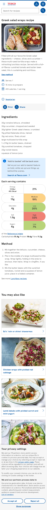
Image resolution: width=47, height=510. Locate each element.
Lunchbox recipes (19, 278)
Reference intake (15, 233)
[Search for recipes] (42, 10)
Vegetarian (10, 99)
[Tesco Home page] (12, 4)
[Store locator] (42, 4)
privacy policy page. (26, 462)
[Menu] (4, 4)
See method (7, 74)
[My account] (36, 4)
